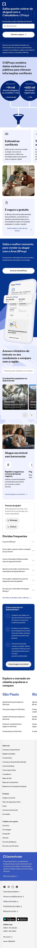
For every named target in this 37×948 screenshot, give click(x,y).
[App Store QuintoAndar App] (22, 919)
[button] (18, 542)
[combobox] (18, 26)
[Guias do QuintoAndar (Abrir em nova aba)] (13, 887)
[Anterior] (25, 415)
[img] (15, 397)
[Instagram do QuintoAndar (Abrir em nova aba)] (8, 887)
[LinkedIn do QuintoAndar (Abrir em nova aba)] (17, 887)
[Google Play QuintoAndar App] (9, 919)
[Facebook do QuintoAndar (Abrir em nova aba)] (4, 887)
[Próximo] (32, 415)
